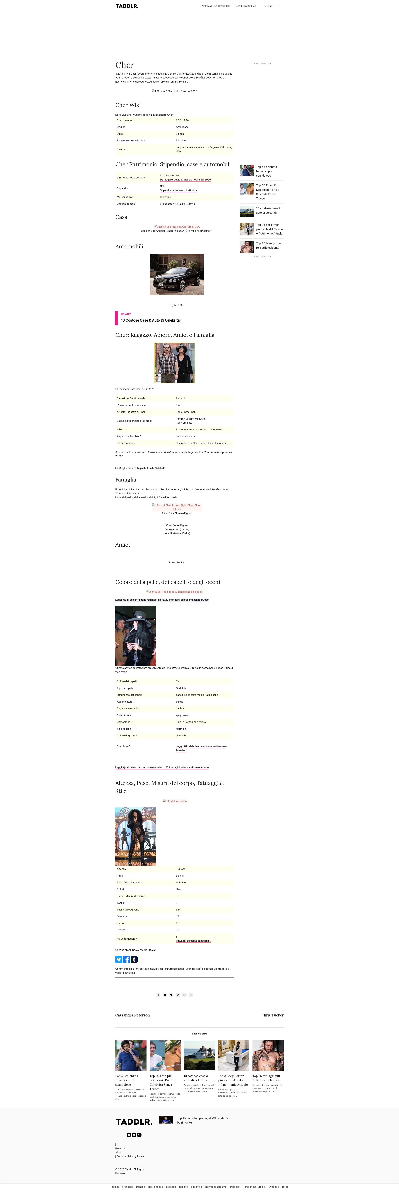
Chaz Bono (172, 525)
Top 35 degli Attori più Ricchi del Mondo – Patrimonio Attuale (269, 229)
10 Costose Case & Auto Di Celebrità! (151, 320)
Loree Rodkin (177, 562)
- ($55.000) (177, 305)
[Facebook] (129, 1135)
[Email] (139, 1135)
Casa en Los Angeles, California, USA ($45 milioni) (170, 230)
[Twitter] (134, 1135)
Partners (120, 1148)
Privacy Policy (136, 1156)
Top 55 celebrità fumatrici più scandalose (266, 171)
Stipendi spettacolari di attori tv (178, 190)
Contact (121, 1156)
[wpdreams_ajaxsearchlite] (216, 6)
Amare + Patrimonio (246, 6)
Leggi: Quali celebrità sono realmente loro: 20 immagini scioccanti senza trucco (162, 767)
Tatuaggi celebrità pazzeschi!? (193, 940)
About (118, 1152)
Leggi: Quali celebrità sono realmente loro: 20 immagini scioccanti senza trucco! (162, 599)
